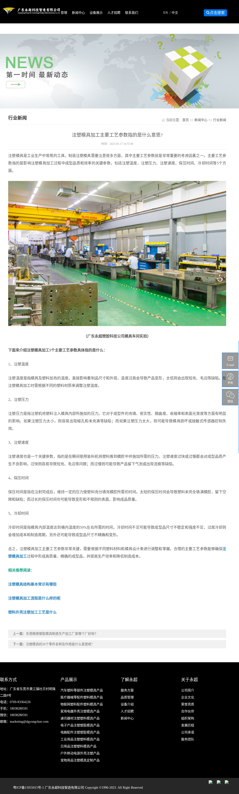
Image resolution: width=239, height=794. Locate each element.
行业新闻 (219, 120)
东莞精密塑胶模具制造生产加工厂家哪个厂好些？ (62, 633)
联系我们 (131, 12)
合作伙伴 (187, 711)
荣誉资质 (187, 704)
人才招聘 (113, 12)
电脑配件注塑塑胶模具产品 (80, 732)
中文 (175, 12)
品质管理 (60, 12)
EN (165, 12)
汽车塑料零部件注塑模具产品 (81, 690)
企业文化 (187, 697)
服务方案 (127, 690)
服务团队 (187, 739)
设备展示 (96, 12)
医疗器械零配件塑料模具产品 (81, 697)
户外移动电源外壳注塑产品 (80, 753)
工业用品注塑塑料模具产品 (80, 739)
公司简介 (187, 690)
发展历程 (187, 725)
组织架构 (187, 718)
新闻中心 (78, 12)
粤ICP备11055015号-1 (29, 787)
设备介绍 (127, 704)
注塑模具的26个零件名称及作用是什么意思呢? (59, 644)
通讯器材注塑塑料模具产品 (80, 718)
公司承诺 (187, 732)
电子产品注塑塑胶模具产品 (80, 725)
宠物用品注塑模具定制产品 (80, 760)
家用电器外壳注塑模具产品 (80, 711)
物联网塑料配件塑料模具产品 (81, 704)
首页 (185, 120)
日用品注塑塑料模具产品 (78, 746)
